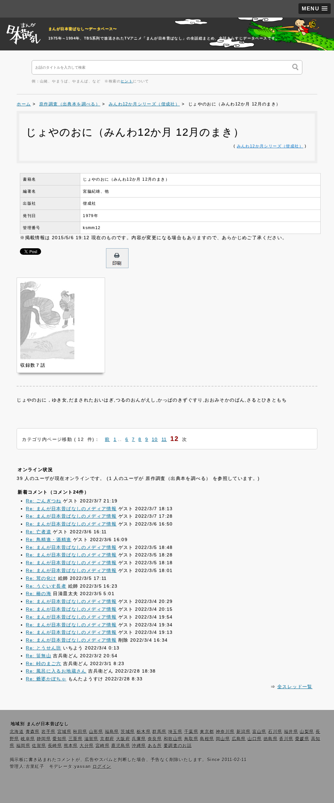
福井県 (291, 731)
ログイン (102, 766)
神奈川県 (225, 731)
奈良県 (155, 739)
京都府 (107, 739)
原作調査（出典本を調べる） (69, 104)
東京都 (207, 731)
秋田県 (80, 731)
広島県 (239, 739)
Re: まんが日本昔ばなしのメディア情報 (71, 508)
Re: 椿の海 (38, 593)
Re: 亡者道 (38, 531)
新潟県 (243, 731)
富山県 (259, 731)
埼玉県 (175, 731)
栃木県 (144, 731)
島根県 (207, 739)
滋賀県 (91, 739)
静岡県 (44, 739)
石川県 (275, 731)
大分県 (87, 745)
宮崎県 (103, 745)
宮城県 (64, 731)
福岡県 (23, 745)
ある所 (155, 745)
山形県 (96, 731)
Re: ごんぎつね (43, 500)
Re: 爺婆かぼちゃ (46, 678)
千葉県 (191, 731)
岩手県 (48, 731)
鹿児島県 (120, 745)
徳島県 (271, 739)
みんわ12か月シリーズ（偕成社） (144, 104)
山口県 (255, 739)
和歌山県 (173, 739)
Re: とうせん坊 (43, 647)
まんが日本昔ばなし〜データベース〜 (82, 29)
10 (155, 439)
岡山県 (223, 739)
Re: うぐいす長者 (46, 586)
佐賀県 (39, 745)
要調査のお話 (178, 745)
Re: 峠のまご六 (43, 663)
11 (164, 439)
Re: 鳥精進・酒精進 (48, 539)
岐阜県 (28, 739)
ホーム (24, 104)
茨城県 (128, 731)
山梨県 (307, 731)
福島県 (112, 731)
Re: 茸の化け (41, 578)
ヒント (127, 81)
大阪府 (123, 739)
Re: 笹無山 (38, 655)
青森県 (33, 731)
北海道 (17, 731)
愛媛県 (302, 739)
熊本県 (71, 745)
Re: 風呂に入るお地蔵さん (56, 671)
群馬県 (159, 731)
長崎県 (55, 745)
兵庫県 (139, 739)
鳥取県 (191, 739)
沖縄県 (139, 745)
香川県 (286, 739)
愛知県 (60, 739)
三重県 (75, 739)
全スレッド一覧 (294, 686)
